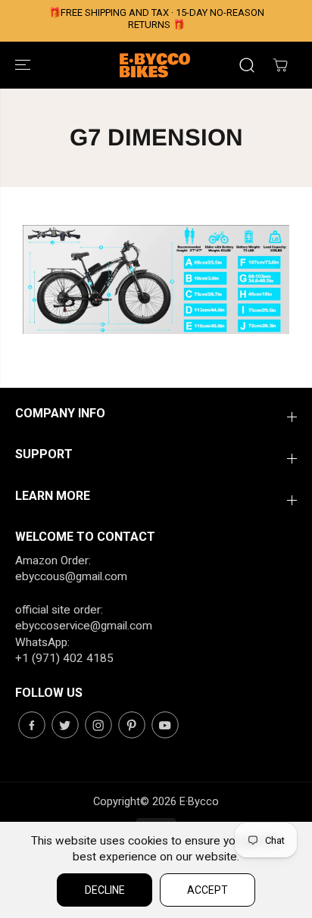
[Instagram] (98, 725)
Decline (105, 890)
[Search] (247, 65)
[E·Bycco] (156, 65)
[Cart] (280, 65)
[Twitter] (65, 725)
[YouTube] (165, 725)
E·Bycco (199, 801)
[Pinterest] (131, 725)
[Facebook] (31, 725)
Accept (207, 890)
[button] (24, 65)
